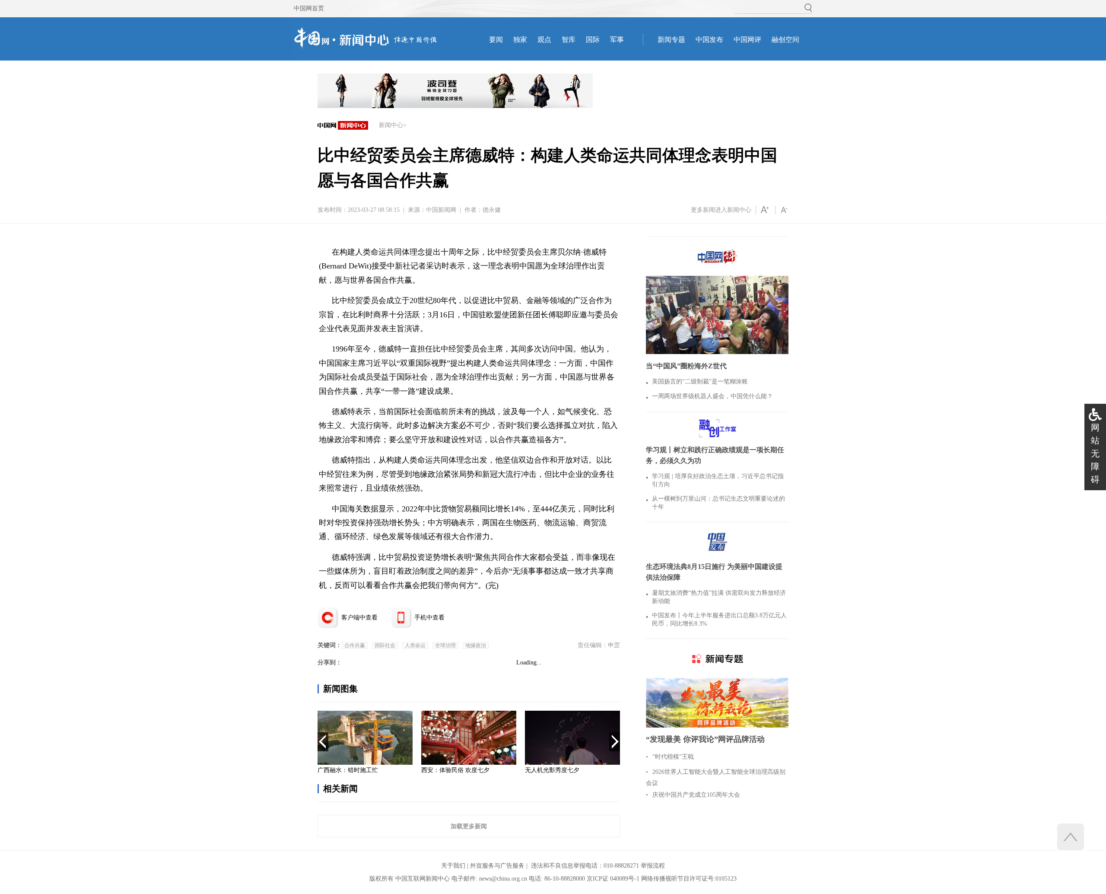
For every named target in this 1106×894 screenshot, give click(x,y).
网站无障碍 (1095, 453)
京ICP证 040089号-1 (613, 878)
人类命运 (415, 645)
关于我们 (453, 865)
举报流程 (653, 865)
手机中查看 (429, 617)
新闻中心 (391, 125)
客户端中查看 (359, 617)
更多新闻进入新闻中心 (721, 210)
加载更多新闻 (469, 826)
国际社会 (385, 645)
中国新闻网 (441, 210)
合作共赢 (354, 645)
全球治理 (445, 645)
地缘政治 (475, 645)
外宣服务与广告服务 (497, 865)
